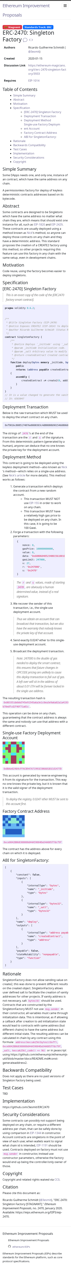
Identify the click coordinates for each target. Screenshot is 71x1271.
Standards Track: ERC (38, 27)
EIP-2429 (57, 224)
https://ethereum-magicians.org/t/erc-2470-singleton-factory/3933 (47, 69)
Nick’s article (17, 475)
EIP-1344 (35, 1133)
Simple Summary (24, 95)
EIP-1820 (39, 224)
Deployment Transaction (40, 116)
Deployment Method (37, 120)
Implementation (23, 153)
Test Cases (20, 149)
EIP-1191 (42, 1145)
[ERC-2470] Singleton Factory (42, 112)
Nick (30, 233)
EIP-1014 (33, 80)
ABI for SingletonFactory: (40, 137)
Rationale (19, 141)
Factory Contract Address (40, 133)
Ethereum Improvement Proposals (26, 10)
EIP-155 (34, 503)
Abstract (18, 99)
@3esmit (33, 51)
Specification (21, 108)
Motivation (20, 104)
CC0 (56, 1179)
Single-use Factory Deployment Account (42, 126)
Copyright (19, 162)
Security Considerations (28, 157)
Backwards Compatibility (29, 145)
